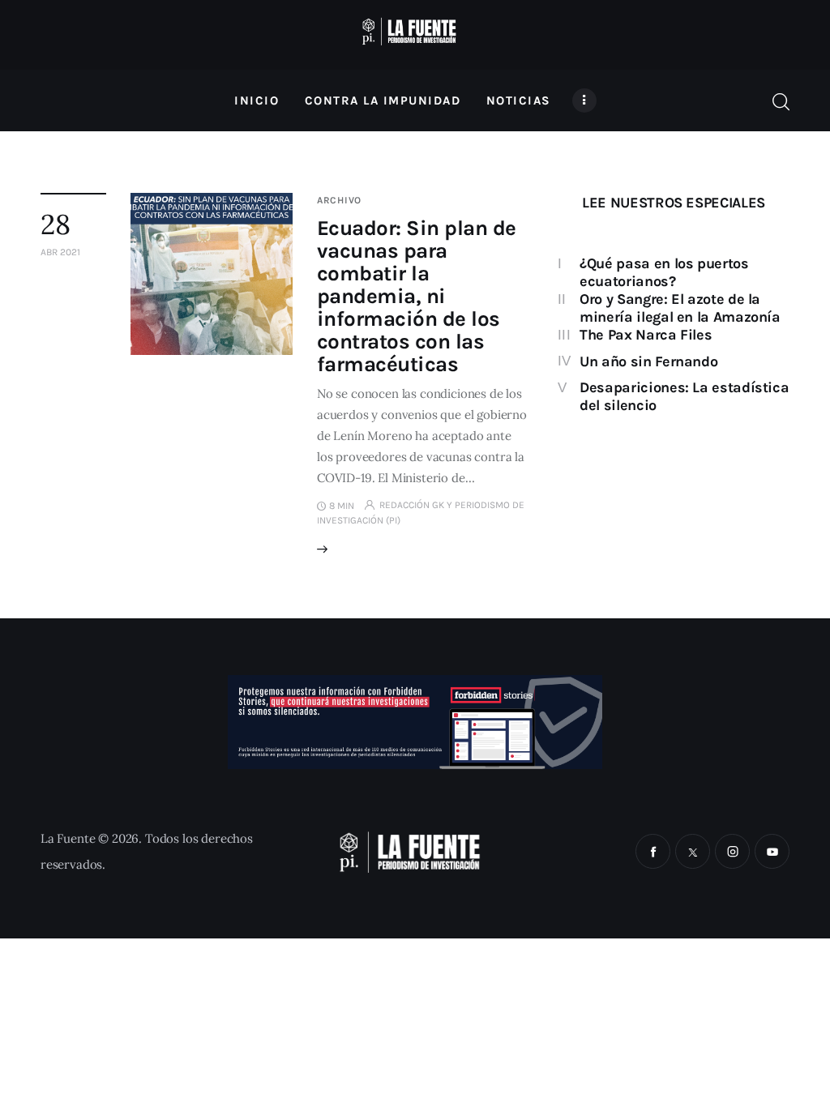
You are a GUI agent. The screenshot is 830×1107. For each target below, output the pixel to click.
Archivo (339, 200)
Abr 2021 (60, 252)
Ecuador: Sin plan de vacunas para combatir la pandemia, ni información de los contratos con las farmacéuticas (416, 296)
